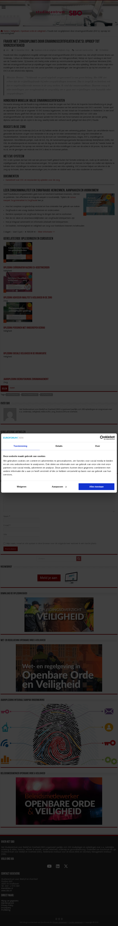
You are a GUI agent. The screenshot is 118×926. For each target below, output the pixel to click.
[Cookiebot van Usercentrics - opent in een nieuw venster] (102, 438)
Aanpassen (57, 486)
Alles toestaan (96, 486)
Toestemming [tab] (20, 446)
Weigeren (21, 486)
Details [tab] (59, 446)
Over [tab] (97, 446)
